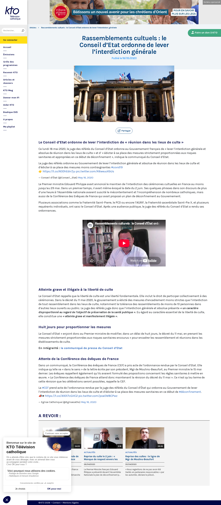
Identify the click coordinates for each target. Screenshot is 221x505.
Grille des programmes (10, 63)
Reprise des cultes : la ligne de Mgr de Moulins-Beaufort (142, 458)
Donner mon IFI (11, 97)
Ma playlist (9, 126)
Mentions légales (71, 502)
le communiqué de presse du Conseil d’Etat (91, 348)
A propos (8, 119)
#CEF (45, 388)
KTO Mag (8, 90)
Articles (33, 27)
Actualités (89, 452)
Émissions (8, 54)
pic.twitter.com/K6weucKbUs (95, 171)
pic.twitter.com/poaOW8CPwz (97, 396)
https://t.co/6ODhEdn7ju (59, 171)
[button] (124, 131)
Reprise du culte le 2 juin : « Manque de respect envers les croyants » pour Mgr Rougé (101, 458)
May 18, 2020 (85, 177)
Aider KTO (8, 105)
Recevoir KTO (10, 72)
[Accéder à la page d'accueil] (13, 12)
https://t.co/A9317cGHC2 (61, 396)
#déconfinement (190, 392)
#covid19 (117, 167)
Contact (56, 502)
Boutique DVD (10, 112)
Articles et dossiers (8, 81)
